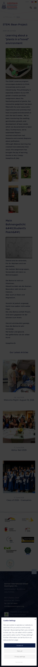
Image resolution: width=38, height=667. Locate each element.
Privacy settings (20, 656)
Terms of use (19, 662)
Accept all (20, 645)
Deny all (19, 651)
